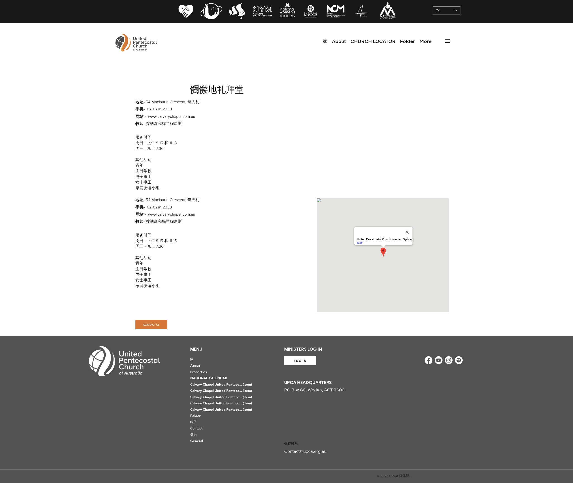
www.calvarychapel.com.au (171, 116)
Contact (196, 428)
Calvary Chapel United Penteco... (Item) (218, 384)
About (195, 365)
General (196, 441)
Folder (195, 416)
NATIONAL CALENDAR (208, 378)
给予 (193, 422)
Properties (198, 372)
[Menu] (447, 41)
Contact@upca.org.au (305, 451)
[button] (407, 41)
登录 (193, 434)
